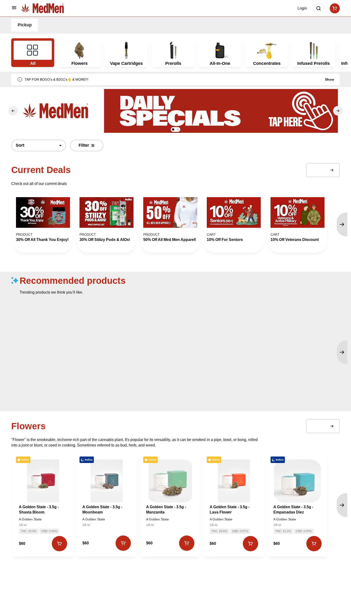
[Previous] (13, 111)
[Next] (338, 111)
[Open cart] (334, 8)
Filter (84, 145)
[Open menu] (14, 8)
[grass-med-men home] (42, 8)
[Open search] (318, 8)
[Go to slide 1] (173, 129)
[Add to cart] (59, 543)
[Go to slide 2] (178, 129)
